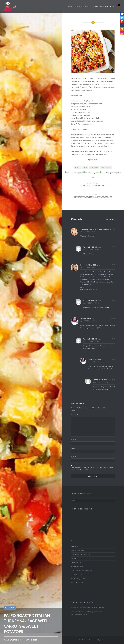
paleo (85, 167)
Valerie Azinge (17, 640)
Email (73, 448)
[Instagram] (122, 33)
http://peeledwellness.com (89, 289)
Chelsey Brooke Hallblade (93, 229)
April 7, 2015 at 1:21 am (88, 231)
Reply (113, 229)
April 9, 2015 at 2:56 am (96, 362)
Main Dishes (10, 608)
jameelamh (85, 318)
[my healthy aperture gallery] (110, 173)
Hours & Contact (100, 6)
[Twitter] (122, 17)
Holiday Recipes (76, 566)
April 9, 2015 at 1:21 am (91, 341)
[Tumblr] (122, 25)
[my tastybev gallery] (91, 173)
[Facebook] (122, 14)
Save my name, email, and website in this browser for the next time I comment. (92, 469)
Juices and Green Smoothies (80, 571)
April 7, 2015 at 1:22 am (91, 249)
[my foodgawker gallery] (74, 173)
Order (87, 6)
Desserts (74, 558)
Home (70, 6)
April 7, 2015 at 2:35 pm (88, 267)
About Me (79, 6)
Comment (75, 415)
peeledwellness (88, 265)
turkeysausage (106, 167)
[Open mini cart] (118, 7)
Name (73, 440)
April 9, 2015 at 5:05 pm (100, 382)
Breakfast (74, 546)
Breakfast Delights (77, 550)
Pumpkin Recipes (76, 579)
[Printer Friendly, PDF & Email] (93, 159)
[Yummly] (122, 29)
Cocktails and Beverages (79, 554)
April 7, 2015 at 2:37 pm (91, 303)
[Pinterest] (122, 21)
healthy (77, 167)
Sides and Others (76, 583)
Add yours (110, 219)
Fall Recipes (74, 562)
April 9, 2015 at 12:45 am (88, 321)
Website (74, 457)
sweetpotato (94, 167)
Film (112, 6)
